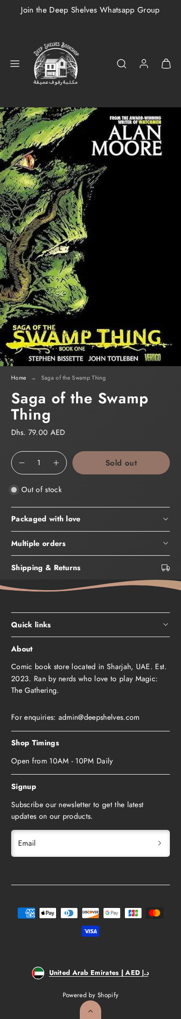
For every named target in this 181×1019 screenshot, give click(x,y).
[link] (144, 64)
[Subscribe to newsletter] (159, 843)
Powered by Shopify (91, 994)
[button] (15, 64)
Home (18, 378)
